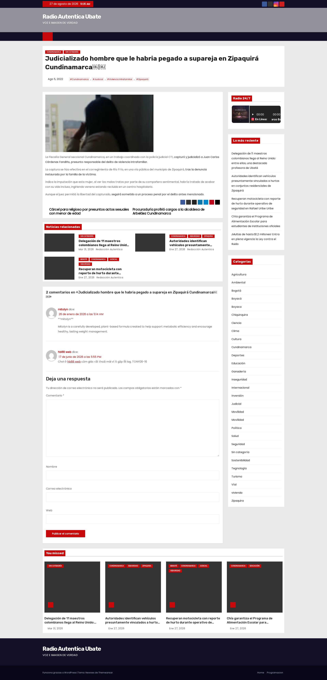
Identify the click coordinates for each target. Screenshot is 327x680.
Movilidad (237, 412)
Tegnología (239, 468)
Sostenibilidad (240, 460)
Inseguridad (239, 379)
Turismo (236, 476)
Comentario (55, 395)
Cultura (236, 339)
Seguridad (195, 236)
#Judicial (98, 79)
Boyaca (236, 307)
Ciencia (236, 323)
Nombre (51, 467)
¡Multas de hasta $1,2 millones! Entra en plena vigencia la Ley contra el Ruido (255, 239)
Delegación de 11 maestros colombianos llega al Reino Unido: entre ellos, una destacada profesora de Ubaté (69, 625)
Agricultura (238, 274)
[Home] (48, 36)
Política (236, 428)
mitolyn (63, 309)
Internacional (240, 388)
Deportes (237, 355)
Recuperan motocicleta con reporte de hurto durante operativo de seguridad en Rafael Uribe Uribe (256, 203)
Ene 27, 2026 (177, 249)
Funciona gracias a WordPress (60, 672)
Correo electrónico (59, 489)
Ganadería (238, 371)
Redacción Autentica (108, 249)
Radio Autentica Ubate (72, 16)
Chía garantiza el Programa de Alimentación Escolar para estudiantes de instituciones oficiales (255, 221)
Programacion (275, 672)
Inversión (237, 396)
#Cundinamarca (79, 79)
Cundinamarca (54, 52)
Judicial (113, 259)
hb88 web (64, 352)
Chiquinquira (239, 315)
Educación (238, 363)
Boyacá (236, 299)
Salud (235, 436)
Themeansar (105, 672)
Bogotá (83, 259)
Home (260, 672)
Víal (234, 484)
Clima (235, 331)
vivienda (236, 493)
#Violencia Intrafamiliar (119, 79)
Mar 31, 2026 (86, 249)
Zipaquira (208, 236)
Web (49, 510)
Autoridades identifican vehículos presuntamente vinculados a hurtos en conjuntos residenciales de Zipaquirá (132, 625)
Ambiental (238, 282)
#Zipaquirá (142, 79)
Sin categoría (72, 52)
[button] (283, 36)
